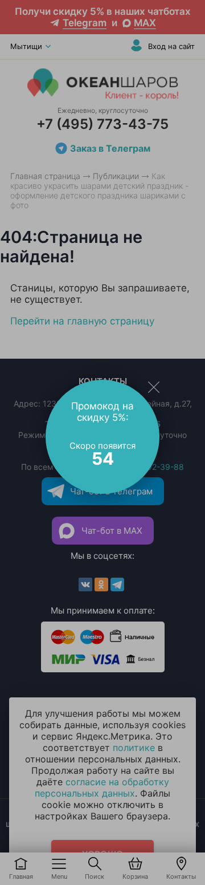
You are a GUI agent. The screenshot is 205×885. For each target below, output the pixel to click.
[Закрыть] (153, 386)
